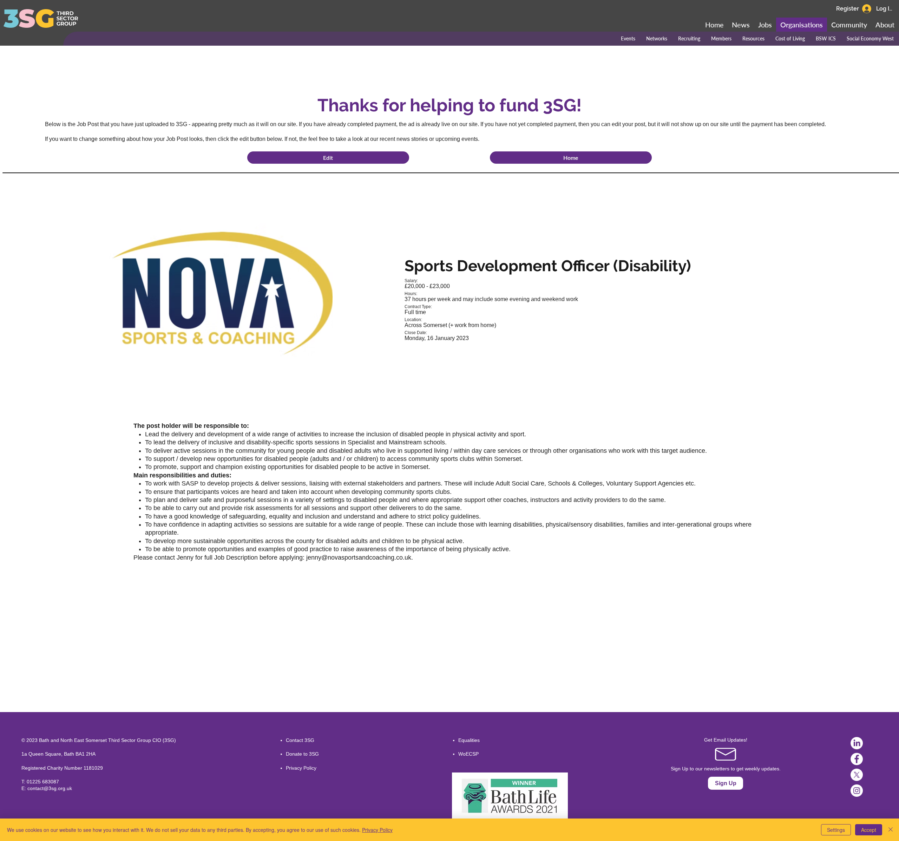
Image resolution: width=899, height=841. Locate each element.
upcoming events (456, 139)
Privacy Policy (301, 768)
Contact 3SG (300, 740)
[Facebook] (857, 759)
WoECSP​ (468, 754)
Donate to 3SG (302, 754)
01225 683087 (43, 781)
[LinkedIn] (857, 743)
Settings (836, 829)
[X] (857, 775)
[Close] (890, 829)
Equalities (469, 740)
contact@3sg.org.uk (49, 788)
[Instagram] (857, 790)
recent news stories (404, 139)
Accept (868, 829)
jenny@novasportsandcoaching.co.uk (358, 557)
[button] (849, 25)
